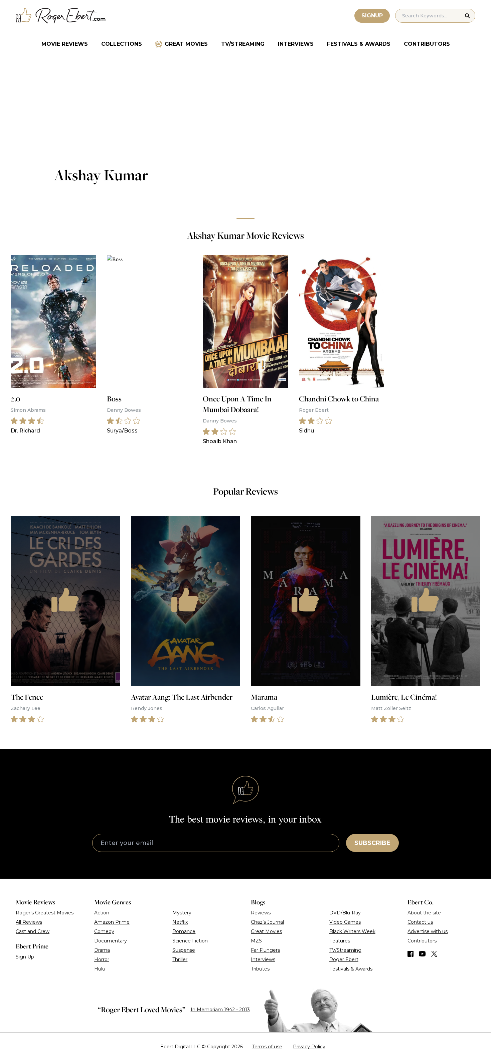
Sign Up (25, 957)
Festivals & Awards (358, 44)
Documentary (110, 941)
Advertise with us (427, 931)
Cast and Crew (32, 931)
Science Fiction (190, 941)
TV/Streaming (243, 44)
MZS (256, 941)
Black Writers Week (352, 931)
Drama (102, 950)
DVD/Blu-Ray (345, 913)
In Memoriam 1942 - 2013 (220, 1010)
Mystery (181, 913)
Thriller (179, 959)
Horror (101, 959)
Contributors (427, 44)
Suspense (183, 950)
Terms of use (267, 1047)
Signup (372, 15)
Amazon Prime (112, 922)
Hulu (99, 969)
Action (101, 913)
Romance (183, 931)
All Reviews (29, 922)
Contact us (420, 922)
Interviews (296, 44)
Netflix (180, 922)
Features (339, 941)
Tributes (260, 969)
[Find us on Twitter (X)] (434, 954)
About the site (424, 913)
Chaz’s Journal (267, 922)
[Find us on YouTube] (422, 953)
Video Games (345, 922)
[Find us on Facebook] (410, 954)
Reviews (261, 913)
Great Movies (186, 44)
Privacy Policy (309, 1047)
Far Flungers (265, 950)
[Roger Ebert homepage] (61, 16)
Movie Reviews (64, 44)
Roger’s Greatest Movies (44, 913)
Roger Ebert (343, 959)
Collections (121, 44)
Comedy (104, 931)
